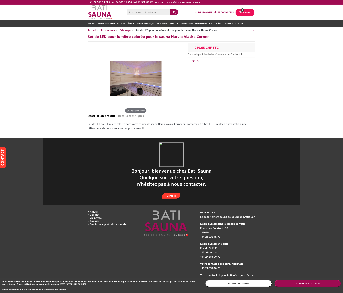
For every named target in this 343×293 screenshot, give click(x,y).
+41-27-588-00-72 (143, 2)
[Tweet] (193, 61)
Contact (171, 195)
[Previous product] (253, 30)
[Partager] (189, 61)
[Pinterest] (198, 61)
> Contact (94, 214)
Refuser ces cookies (238, 283)
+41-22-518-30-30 (98, 2)
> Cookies (93, 221)
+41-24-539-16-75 (121, 2)
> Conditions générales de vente (107, 224)
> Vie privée (95, 217)
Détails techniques (131, 116)
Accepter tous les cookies (307, 283)
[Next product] (254, 30)
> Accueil (93, 211)
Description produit (101, 116)
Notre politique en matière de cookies (21, 289)
